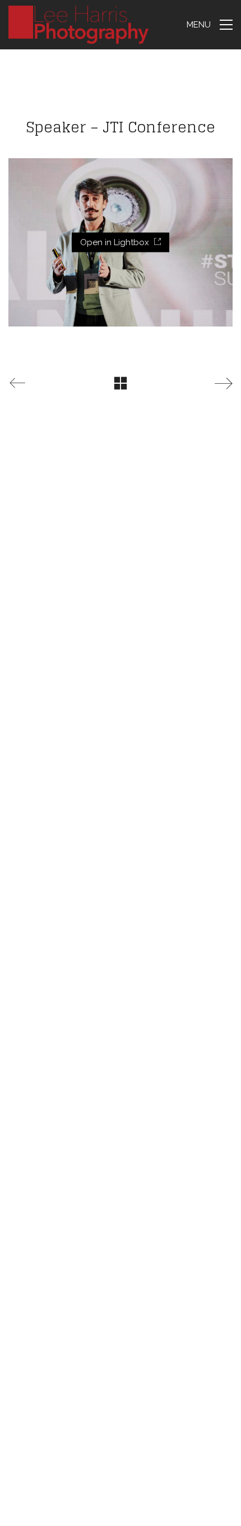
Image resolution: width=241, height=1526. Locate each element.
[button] (210, 25)
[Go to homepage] (78, 25)
